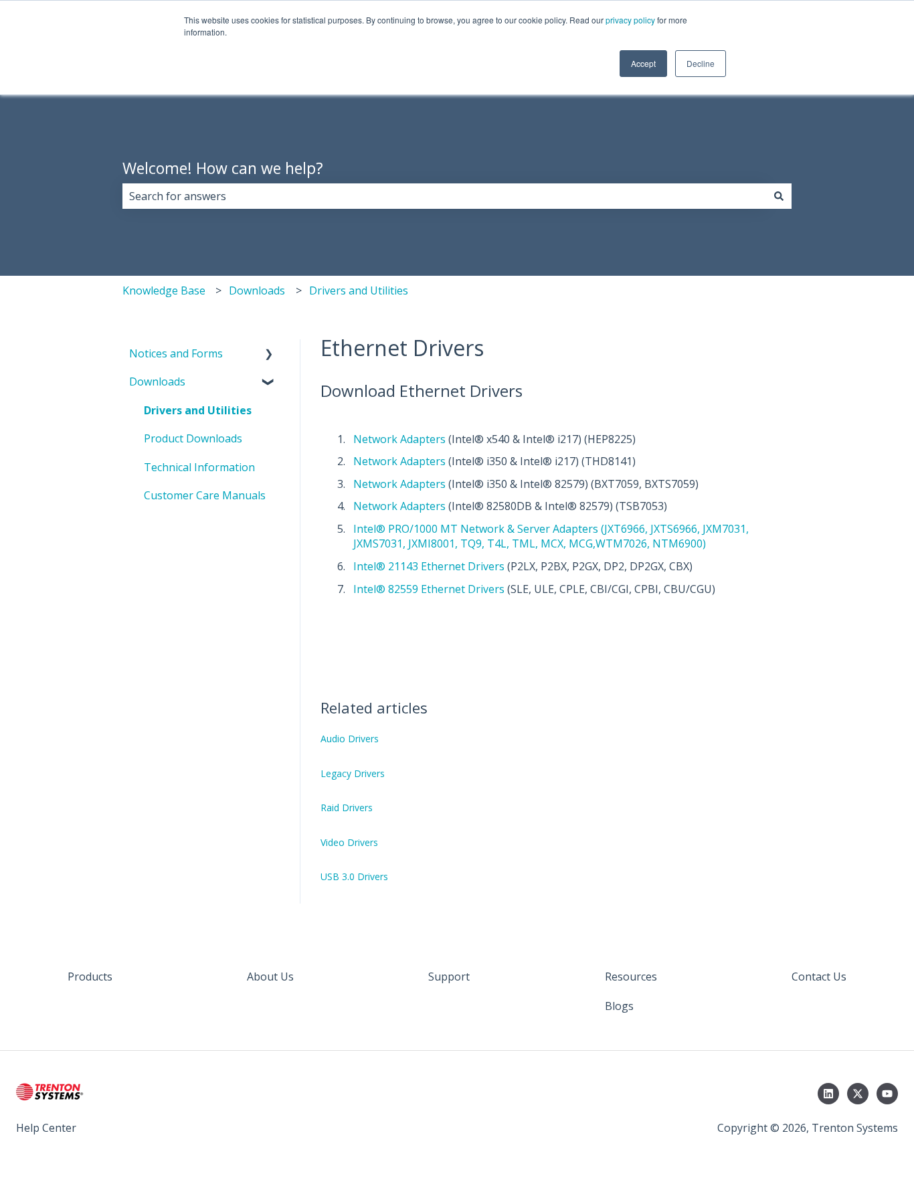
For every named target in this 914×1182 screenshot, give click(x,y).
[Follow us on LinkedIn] (828, 1093)
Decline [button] (701, 63)
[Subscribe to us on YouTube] (887, 1093)
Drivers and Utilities (358, 290)
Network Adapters (399, 439)
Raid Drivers (347, 807)
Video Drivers (349, 842)
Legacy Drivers (353, 773)
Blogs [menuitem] (619, 1006)
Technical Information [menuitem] (199, 467)
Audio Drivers (350, 738)
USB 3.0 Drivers (354, 876)
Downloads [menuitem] (157, 381)
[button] (269, 354)
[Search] (779, 196)
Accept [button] (643, 63)
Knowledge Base (163, 290)
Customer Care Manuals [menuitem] (205, 495)
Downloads (257, 290)
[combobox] (444, 196)
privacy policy (630, 19)
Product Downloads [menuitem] (193, 438)
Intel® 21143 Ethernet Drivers (429, 566)
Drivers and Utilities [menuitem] (198, 410)
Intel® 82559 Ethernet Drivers (429, 589)
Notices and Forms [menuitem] (176, 353)
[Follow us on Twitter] (858, 1093)
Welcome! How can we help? (222, 168)
